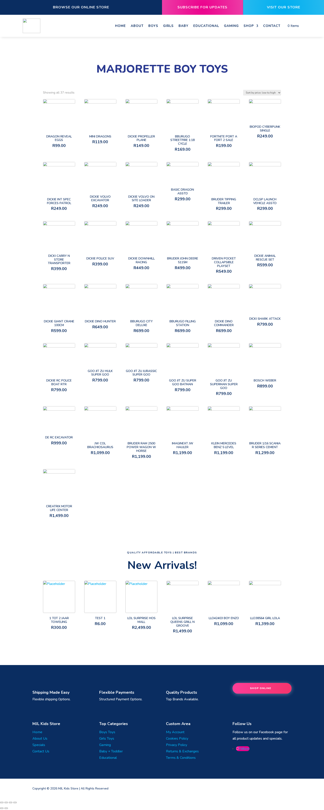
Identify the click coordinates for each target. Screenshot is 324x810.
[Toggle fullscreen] (10, 802)
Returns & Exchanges (182, 751)
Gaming (105, 744)
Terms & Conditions (181, 757)
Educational (108, 757)
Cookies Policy (177, 738)
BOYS (153, 26)
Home (120, 26)
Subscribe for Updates (202, 7)
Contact (271, 26)
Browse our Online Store (81, 7)
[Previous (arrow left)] (2, 808)
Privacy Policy (176, 744)
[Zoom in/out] (15, 802)
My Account (175, 732)
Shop (249, 26)
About (137, 26)
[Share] (6, 802)
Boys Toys (107, 732)
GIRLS (168, 26)
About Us (39, 738)
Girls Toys (106, 738)
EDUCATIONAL (206, 26)
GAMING (231, 26)
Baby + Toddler (111, 751)
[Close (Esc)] (2, 802)
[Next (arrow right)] (6, 808)
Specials (38, 744)
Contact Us (40, 751)
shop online (260, 688)
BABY (183, 26)
